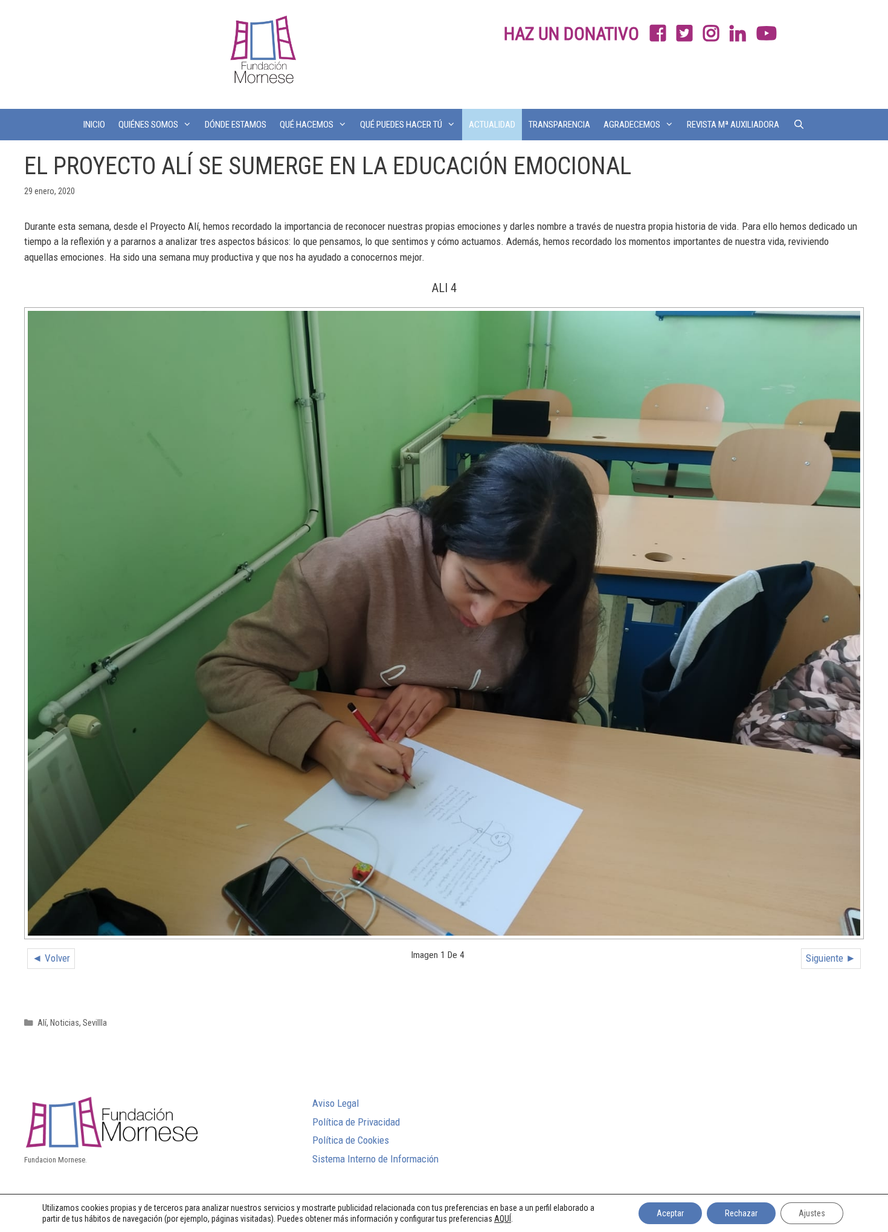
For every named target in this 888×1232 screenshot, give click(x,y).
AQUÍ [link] (502, 1219)
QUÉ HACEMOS (306, 124)
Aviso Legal (335, 1103)
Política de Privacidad (356, 1122)
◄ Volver (51, 958)
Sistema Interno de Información (375, 1159)
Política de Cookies (350, 1140)
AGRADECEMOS (631, 124)
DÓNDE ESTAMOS (235, 124)
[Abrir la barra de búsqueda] (798, 124)
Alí (42, 1023)
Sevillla (95, 1023)
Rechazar (741, 1213)
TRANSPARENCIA (559, 124)
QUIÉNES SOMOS (148, 124)
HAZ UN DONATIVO (571, 33)
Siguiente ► (831, 958)
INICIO (94, 124)
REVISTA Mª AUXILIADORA (733, 124)
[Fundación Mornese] (261, 53)
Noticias (64, 1023)
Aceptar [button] (670, 1213)
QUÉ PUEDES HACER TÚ (401, 124)
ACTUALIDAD (492, 124)
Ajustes (812, 1213)
